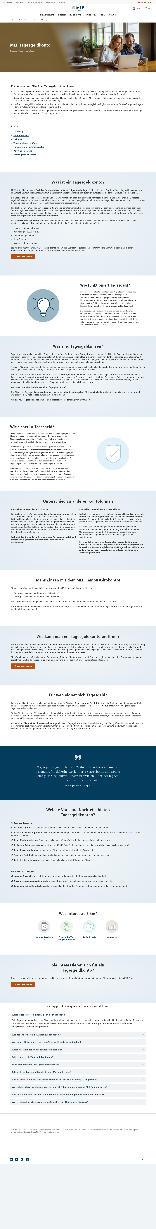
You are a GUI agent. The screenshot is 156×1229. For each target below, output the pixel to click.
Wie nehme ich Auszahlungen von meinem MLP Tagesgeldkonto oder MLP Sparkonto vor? (59, 1087)
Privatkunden (20, 2)
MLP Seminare (75, 15)
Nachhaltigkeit (51, 2)
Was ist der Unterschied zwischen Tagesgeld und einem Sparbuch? (47, 1042)
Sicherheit (18, 139)
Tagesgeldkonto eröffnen (25, 143)
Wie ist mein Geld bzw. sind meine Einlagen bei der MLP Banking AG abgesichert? (55, 1079)
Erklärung (18, 131)
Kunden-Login (147, 2)
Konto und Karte (31, 20)
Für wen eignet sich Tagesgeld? (28, 147)
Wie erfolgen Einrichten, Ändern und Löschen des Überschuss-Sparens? (50, 1102)
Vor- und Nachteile (22, 150)
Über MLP (112, 15)
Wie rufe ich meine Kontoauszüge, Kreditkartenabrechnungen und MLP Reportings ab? (58, 1094)
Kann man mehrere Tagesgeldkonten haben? (35, 1064)
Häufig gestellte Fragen (25, 154)
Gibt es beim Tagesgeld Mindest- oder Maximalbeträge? (41, 1072)
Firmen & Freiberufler (35, 2)
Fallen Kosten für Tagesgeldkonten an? (32, 1057)
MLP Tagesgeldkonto (48, 20)
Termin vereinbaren (23, 256)
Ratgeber (62, 15)
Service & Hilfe (91, 15)
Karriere (62, 2)
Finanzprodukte (47, 15)
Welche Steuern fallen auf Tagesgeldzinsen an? (37, 1049)
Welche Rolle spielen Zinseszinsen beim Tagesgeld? (39, 1014)
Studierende (7, 2)
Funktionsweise (21, 135)
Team (103, 15)
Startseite (5, 20)
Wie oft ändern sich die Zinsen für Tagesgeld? (36, 1034)
